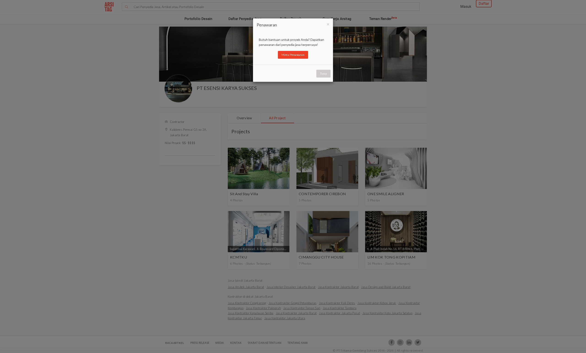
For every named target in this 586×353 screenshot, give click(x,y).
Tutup (323, 73)
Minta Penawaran (293, 54)
